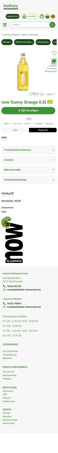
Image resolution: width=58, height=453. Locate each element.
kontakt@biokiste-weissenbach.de (24, 289)
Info (15, 130)
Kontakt (6, 413)
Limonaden (42, 42)
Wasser (6, 42)
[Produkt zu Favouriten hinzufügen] (54, 53)
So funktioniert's (10, 351)
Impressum (8, 391)
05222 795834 (14, 303)
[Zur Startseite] (11, 7)
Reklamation (9, 423)
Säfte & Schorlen (23, 42)
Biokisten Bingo (10, 420)
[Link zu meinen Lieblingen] (53, 16)
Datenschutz (9, 401)
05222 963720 (14, 286)
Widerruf (7, 398)
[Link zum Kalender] (42, 16)
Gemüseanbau (10, 375)
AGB (5, 394)
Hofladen (7, 379)
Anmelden (31, 16)
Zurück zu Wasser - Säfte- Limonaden (20, 35)
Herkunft (43, 130)
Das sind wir (8, 372)
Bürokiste (7, 358)
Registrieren (12, 16)
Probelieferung (10, 355)
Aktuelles (7, 416)
